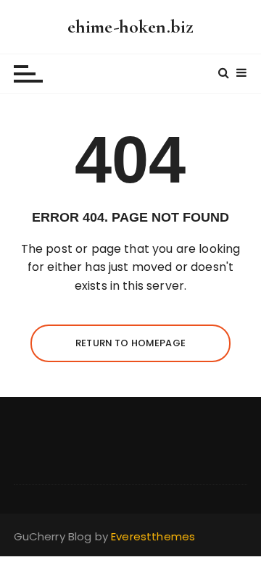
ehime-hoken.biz (130, 26)
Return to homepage (130, 343)
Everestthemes (153, 536)
